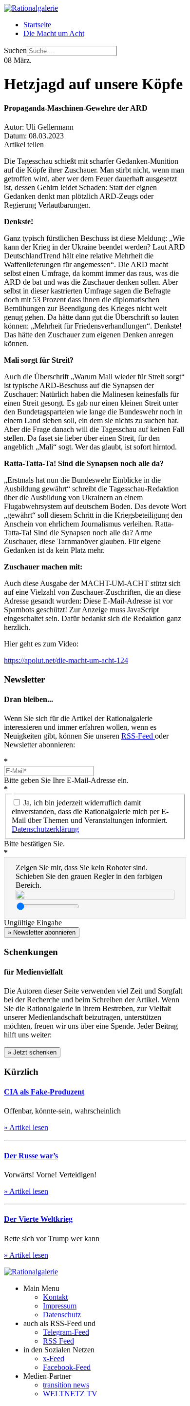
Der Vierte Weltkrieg (38, 1219)
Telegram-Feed (66, 1332)
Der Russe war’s (31, 1156)
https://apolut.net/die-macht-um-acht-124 (66, 660)
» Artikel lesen (26, 1127)
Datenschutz (62, 1314)
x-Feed (53, 1358)
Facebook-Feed (67, 1367)
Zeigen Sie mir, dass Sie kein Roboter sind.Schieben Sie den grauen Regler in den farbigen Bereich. (89, 876)
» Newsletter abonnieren (42, 932)
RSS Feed (58, 1341)
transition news (66, 1385)
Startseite (37, 24)
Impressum (59, 1306)
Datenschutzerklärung (45, 829)
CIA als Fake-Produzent (44, 1092)
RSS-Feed (138, 736)
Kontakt (55, 1297)
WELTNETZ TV (70, 1393)
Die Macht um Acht (53, 33)
